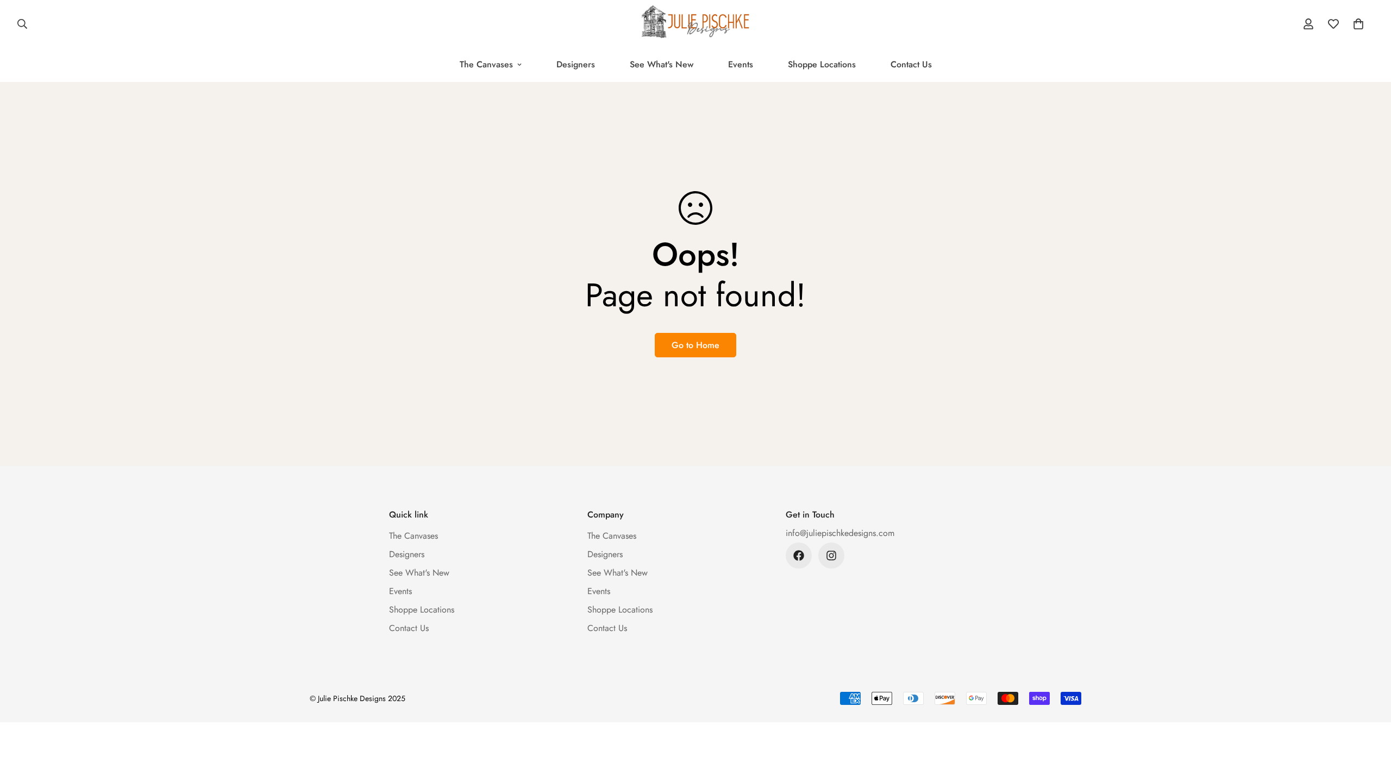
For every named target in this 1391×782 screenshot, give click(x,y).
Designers (575, 64)
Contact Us (911, 64)
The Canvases (486, 64)
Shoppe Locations (822, 64)
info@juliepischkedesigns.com (840, 533)
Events (740, 64)
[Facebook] (799, 556)
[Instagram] (831, 556)
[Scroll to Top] (1369, 722)
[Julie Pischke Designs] (695, 23)
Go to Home (695, 345)
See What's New (661, 64)
